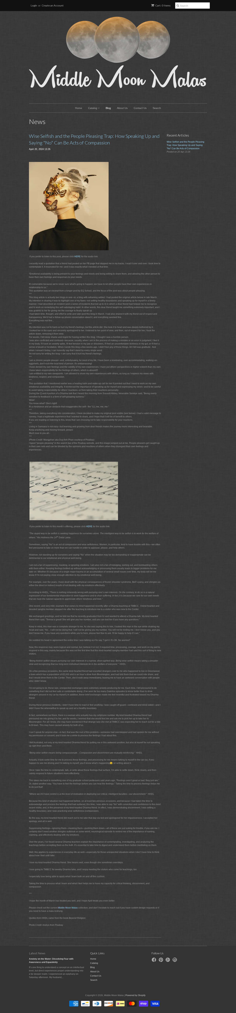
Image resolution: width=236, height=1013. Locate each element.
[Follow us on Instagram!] (175, 961)
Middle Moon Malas (68, 907)
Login (34, 5)
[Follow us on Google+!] (168, 961)
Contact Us (140, 108)
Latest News (37, 953)
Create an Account (53, 5)
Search (157, 108)
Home (78, 108)
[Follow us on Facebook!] (154, 961)
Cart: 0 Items (163, 5)
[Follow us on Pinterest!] (161, 961)
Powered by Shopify (135, 995)
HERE (77, 256)
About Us (122, 108)
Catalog (93, 108)
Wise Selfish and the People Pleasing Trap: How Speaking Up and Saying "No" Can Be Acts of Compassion (94, 139)
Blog (108, 108)
